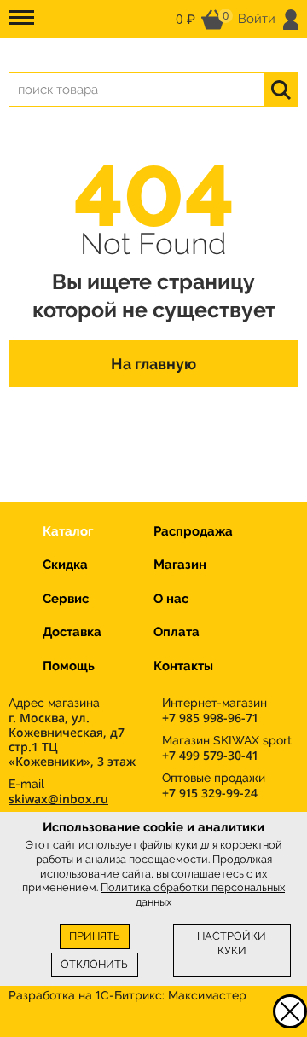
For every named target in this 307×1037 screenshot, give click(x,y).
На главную (153, 364)
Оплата (177, 632)
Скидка (65, 564)
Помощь (69, 666)
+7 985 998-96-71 (210, 718)
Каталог (68, 531)
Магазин (180, 564)
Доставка (72, 632)
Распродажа (193, 531)
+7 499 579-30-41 (210, 755)
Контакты (183, 666)
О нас (171, 598)
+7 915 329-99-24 (210, 793)
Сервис (66, 598)
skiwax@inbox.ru (58, 799)
